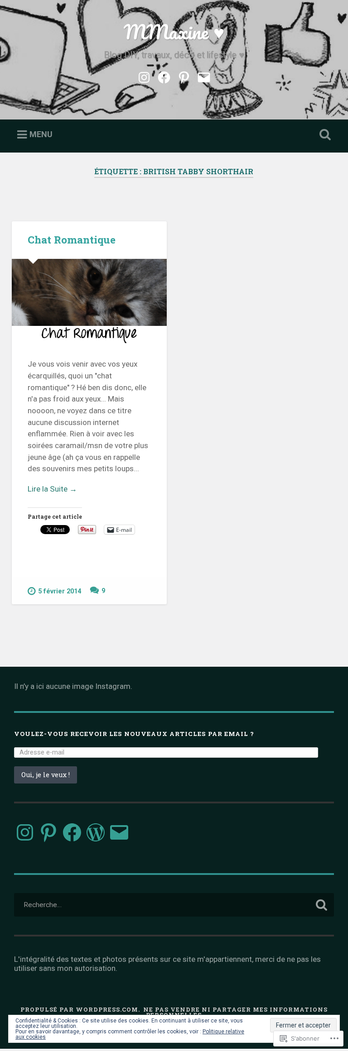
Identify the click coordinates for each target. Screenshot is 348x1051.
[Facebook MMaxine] (164, 76)
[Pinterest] (48, 832)
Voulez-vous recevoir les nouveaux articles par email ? (134, 734)
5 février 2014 (59, 591)
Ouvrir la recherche (323, 134)
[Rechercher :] (174, 905)
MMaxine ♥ (174, 31)
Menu (41, 134)
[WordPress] (95, 832)
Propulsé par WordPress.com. (80, 1009)
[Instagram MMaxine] (144, 76)
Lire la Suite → (52, 488)
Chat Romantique (72, 239)
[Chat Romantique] (89, 301)
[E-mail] (119, 832)
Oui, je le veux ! (45, 774)
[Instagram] (25, 832)
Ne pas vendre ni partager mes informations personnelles (235, 1012)
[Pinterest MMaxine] (184, 76)
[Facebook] (72, 832)
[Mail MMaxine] (204, 76)
